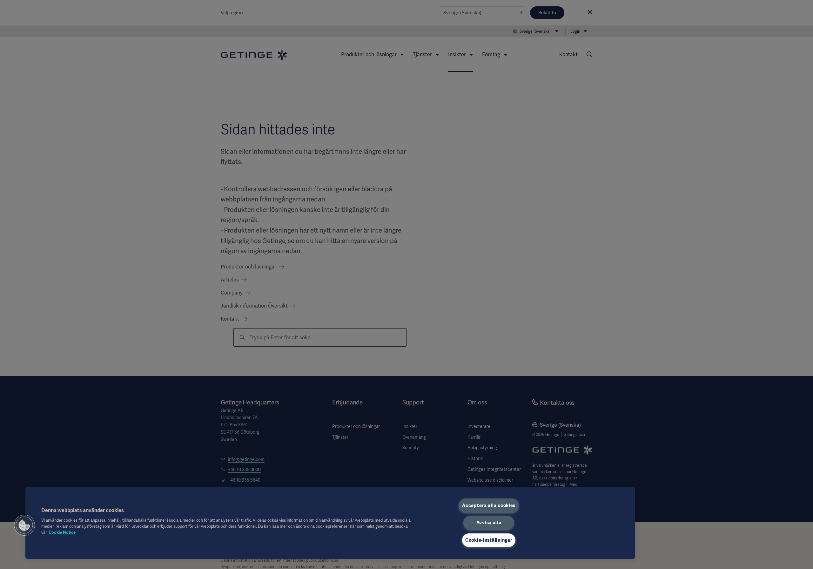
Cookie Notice (62, 532)
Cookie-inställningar (488, 540)
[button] (24, 525)
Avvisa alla (488, 522)
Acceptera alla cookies (488, 505)
